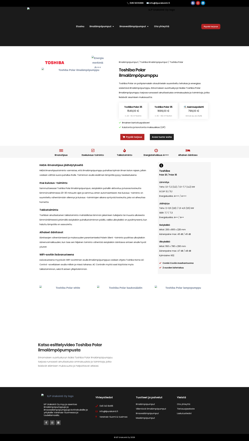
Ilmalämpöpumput (128, 62)
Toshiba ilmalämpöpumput (154, 62)
